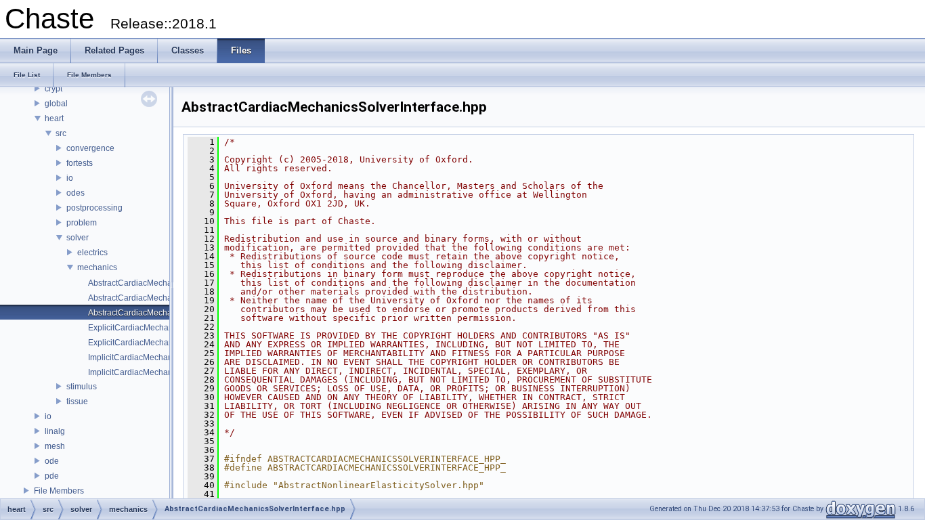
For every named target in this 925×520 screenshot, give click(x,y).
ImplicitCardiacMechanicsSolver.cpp (154, 357)
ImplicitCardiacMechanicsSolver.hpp (155, 372)
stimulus (81, 386)
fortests (79, 163)
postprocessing (94, 208)
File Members (59, 491)
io (69, 178)
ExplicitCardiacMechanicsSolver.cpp (155, 327)
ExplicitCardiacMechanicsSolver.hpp (155, 342)
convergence (90, 148)
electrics (92, 252)
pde (52, 476)
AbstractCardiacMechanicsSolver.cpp (156, 283)
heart (54, 118)
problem (81, 223)
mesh (55, 446)
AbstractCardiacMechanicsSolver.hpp (157, 298)
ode (52, 461)
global (56, 103)
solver (77, 237)
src (61, 133)
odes (75, 193)
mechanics (97, 267)
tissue (77, 401)
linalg (55, 431)
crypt (53, 88)
